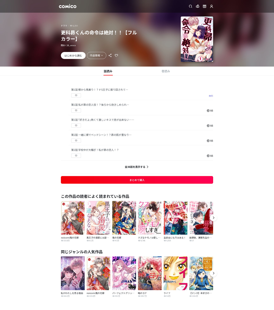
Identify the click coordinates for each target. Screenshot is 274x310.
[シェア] (110, 55)
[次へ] (213, 217)
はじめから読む (73, 55)
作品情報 (95, 55)
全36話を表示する (135, 167)
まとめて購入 (137, 180)
